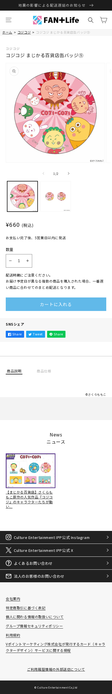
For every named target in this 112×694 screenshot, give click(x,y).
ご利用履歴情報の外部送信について (56, 669)
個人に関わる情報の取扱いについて (35, 616)
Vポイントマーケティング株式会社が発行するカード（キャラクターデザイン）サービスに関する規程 (55, 647)
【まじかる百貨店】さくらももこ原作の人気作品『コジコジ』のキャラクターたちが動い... (29, 499)
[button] (8, 20)
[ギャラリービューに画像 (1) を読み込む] (22, 196)
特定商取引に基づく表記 (26, 607)
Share (17, 334)
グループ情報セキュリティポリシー (34, 625)
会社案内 (13, 598)
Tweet (38, 334)
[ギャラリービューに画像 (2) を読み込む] (55, 196)
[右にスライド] (68, 173)
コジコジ (24, 32)
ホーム (7, 32)
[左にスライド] (43, 173)
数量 (9, 249)
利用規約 (13, 635)
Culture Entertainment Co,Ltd (57, 687)
